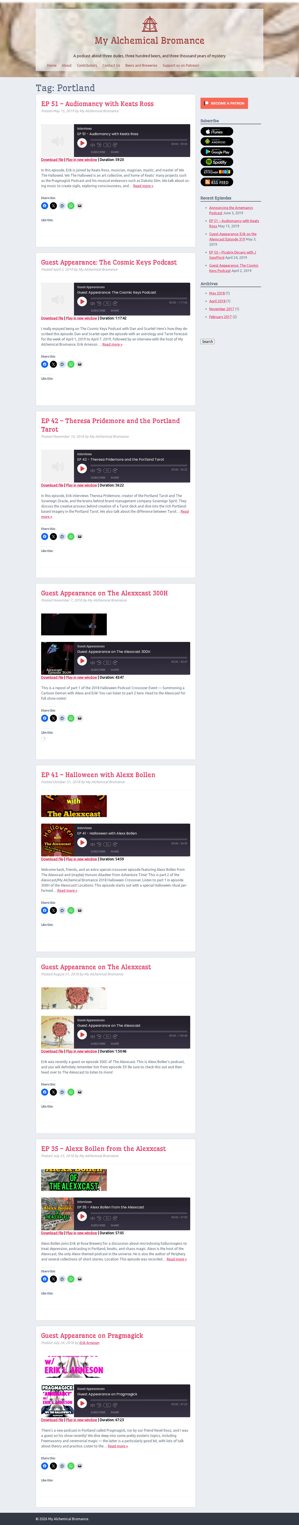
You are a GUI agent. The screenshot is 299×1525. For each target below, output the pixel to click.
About (67, 65)
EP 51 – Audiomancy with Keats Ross (97, 104)
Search (207, 341)
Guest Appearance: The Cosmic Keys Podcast (109, 262)
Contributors (87, 65)
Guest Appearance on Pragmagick (92, 1335)
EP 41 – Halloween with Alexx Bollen (98, 775)
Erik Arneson (89, 1343)
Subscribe (98, 152)
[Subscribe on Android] (217, 144)
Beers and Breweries (141, 65)
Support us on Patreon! (181, 65)
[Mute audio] (92, 145)
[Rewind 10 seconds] (99, 145)
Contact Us (111, 65)
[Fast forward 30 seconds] (115, 145)
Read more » (143, 186)
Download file (52, 160)
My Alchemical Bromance (149, 40)
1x (107, 144)
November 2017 (221, 309)
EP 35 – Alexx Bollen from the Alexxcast (103, 1148)
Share (115, 152)
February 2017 (220, 317)
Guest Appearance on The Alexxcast (96, 967)
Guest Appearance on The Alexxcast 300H (104, 593)
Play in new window (81, 160)
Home (51, 65)
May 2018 (217, 293)
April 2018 (217, 301)
